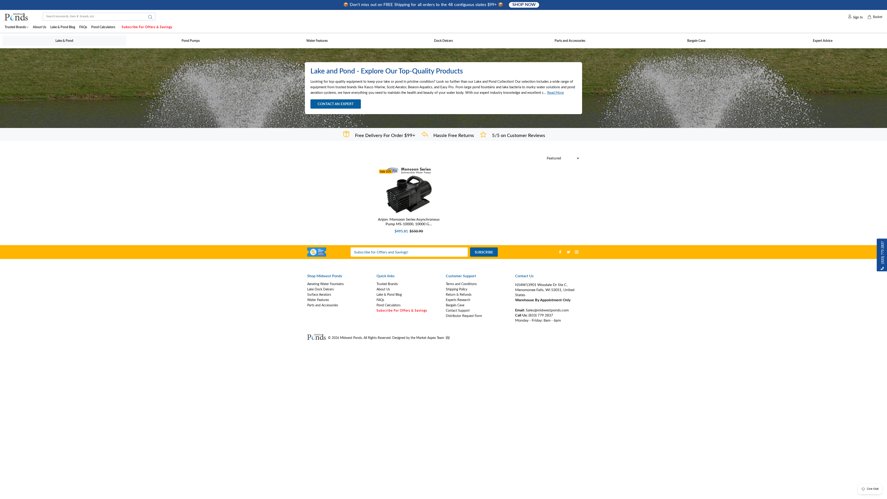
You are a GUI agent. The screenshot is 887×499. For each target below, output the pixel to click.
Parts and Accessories (322, 305)
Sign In (858, 17)
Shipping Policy (456, 289)
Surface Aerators (319, 294)
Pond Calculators (389, 305)
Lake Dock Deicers (320, 289)
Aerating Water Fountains (325, 284)
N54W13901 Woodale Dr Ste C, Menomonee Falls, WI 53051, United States (544, 290)
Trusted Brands (387, 284)
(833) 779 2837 (541, 315)
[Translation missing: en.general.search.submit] (149, 18)
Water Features (318, 300)
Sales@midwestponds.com (547, 310)
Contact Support (458, 310)
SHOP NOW (523, 5)
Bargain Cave (455, 305)
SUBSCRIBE (484, 252)
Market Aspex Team (430, 338)
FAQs (380, 300)
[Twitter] (568, 252)
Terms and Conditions (461, 284)
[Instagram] (577, 252)
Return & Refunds (458, 294)
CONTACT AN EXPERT (336, 104)
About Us (383, 289)
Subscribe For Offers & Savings (147, 27)
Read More (555, 92)
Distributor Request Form (464, 316)
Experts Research (458, 300)
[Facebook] (560, 252)
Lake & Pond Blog (389, 294)
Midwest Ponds (351, 338)
